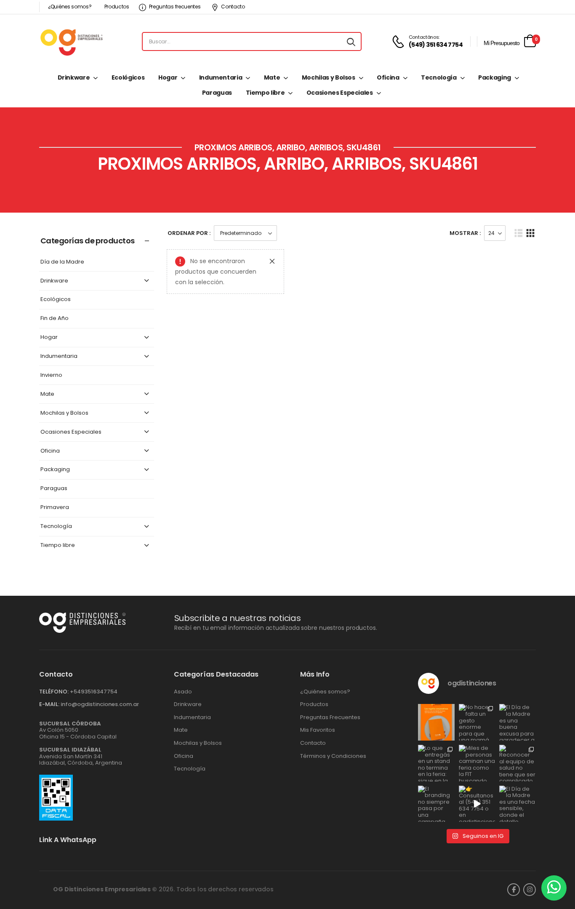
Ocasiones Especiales (339, 92)
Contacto (233, 6)
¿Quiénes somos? (70, 6)
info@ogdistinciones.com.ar (100, 704)
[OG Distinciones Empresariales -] (71, 41)
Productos (116, 6)
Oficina (388, 77)
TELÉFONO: (54, 692)
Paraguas (217, 92)
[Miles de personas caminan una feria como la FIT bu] (477, 763)
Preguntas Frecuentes (330, 717)
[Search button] (351, 41)
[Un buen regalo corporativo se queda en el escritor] (436, 722)
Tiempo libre (265, 92)
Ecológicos (128, 77)
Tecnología (439, 77)
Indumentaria (220, 77)
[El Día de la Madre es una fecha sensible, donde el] (517, 804)
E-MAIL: (49, 704)
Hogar (167, 77)
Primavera (54, 507)
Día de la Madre (62, 262)
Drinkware (74, 77)
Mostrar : (465, 233)
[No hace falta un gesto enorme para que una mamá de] (477, 722)
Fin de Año (54, 318)
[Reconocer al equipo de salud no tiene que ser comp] (517, 763)
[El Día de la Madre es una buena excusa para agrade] (517, 722)
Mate (272, 77)
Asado (183, 691)
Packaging (494, 77)
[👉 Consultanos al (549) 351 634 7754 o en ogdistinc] (477, 804)
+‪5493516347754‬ (93, 692)
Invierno (51, 375)
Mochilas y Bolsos (328, 77)
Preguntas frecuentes (175, 6)
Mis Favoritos (317, 730)
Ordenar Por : (189, 233)
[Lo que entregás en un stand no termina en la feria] (436, 763)
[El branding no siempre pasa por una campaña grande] (436, 804)
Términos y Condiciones (333, 756)
